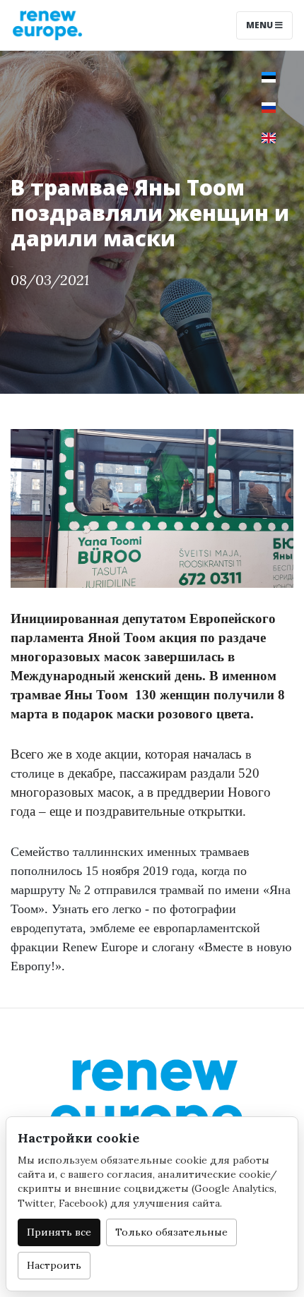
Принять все (59, 1232)
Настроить (54, 1265)
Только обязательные (171, 1232)
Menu (260, 25)
